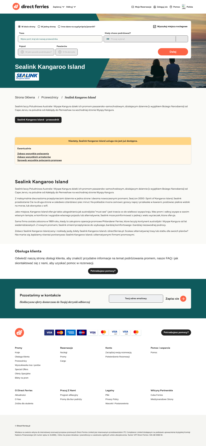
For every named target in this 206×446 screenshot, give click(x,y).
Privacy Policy (112, 399)
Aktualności (20, 395)
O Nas (18, 399)
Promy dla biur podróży (71, 399)
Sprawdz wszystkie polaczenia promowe (39, 160)
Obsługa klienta (22, 356)
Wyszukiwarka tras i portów (27, 365)
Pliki (107, 395)
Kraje (17, 352)
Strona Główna (25, 97)
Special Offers (21, 369)
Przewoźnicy (49, 97)
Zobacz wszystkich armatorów (34, 157)
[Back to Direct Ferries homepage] (31, 7)
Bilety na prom (21, 378)
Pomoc (154, 352)
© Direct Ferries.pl (22, 426)
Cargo (63, 361)
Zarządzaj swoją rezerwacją (118, 352)
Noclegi (63, 352)
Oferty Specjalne (23, 373)
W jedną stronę (48, 26)
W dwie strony (28, 26)
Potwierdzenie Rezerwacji (117, 356)
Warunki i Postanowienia (116, 403)
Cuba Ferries (157, 395)
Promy (63, 356)
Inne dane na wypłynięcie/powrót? (78, 26)
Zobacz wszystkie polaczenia (33, 153)
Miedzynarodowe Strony (162, 399)
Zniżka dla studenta (24, 403)
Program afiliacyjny (69, 395)
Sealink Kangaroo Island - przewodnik (38, 119)
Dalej (173, 51)
